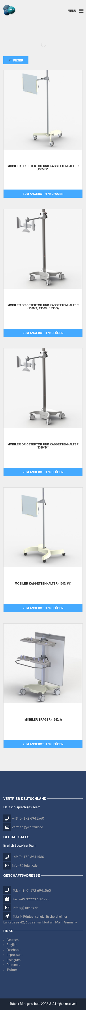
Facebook (14, 950)
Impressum (14, 955)
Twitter (12, 970)
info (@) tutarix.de (24, 865)
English (12, 945)
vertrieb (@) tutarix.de (27, 827)
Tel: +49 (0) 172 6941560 (31, 890)
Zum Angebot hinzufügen (43, 194)
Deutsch (13, 940)
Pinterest (13, 965)
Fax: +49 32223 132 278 (31, 899)
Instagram (14, 960)
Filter (17, 60)
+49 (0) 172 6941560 (28, 818)
